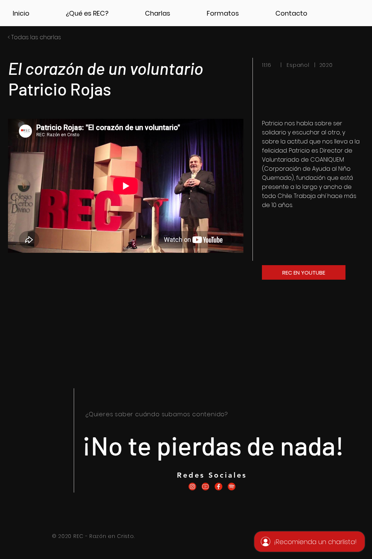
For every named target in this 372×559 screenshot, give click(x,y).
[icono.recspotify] (231, 486)
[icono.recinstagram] (192, 486)
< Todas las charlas (34, 37)
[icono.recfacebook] (218, 486)
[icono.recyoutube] (205, 486)
